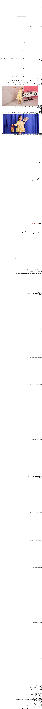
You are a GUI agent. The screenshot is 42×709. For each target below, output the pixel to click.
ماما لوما (13, 82)
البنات (41, 111)
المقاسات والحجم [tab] (29, 267)
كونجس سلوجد (17, 82)
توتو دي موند (11, 112)
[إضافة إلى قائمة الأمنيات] (29, 263)
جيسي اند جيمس (37, 82)
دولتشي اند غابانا (14, 80)
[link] (20, 26)
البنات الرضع (39, 689)
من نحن (40, 694)
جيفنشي (5, 80)
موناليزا (39, 83)
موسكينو (36, 83)
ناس (34, 83)
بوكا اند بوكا (24, 112)
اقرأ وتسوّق (40, 696)
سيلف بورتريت (27, 84)
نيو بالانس (40, 84)
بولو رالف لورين (34, 84)
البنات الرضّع (38, 111)
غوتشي (41, 82)
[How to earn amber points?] (34, 246)
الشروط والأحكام (39, 699)
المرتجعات (34, 701)
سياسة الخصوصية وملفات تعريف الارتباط (29, 699)
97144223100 (29, 707)
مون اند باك (33, 112)
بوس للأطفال (31, 80)
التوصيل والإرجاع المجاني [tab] (23, 267)
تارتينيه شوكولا (18, 84)
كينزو (35, 687)
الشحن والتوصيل (39, 701)
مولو (40, 223)
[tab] (34, 186)
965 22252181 (30, 706)
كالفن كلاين (20, 80)
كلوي (18, 80)
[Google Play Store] (31, 704)
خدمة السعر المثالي (18, 699)
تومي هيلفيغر (8, 84)
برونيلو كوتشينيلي (26, 80)
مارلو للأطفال (9, 82)
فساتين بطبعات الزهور (31, 113)
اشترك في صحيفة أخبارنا (37, 658)
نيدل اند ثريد (32, 83)
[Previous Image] (34, 202)
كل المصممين (39, 80)
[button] (39, 25)
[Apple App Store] (38, 704)
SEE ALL (40, 294)
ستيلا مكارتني (23, 84)
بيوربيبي (30, 84)
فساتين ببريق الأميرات (38, 113)
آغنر (36, 80)
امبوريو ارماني (10, 80)
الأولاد (31, 689)
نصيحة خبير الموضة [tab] (39, 267)
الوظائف (38, 694)
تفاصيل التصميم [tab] (34, 267)
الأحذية (28, 689)
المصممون (40, 105)
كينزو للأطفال (22, 82)
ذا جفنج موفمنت (13, 84)
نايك (38, 84)
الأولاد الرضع (35, 689)
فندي (7, 80)
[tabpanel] (21, 271)
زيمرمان (35, 85)
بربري (23, 80)
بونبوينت (35, 80)
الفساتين (40, 133)
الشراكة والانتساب (34, 694)
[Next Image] (34, 218)
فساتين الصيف (24, 113)
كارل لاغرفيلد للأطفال (30, 82)
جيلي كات (25, 82)
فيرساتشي (38, 85)
